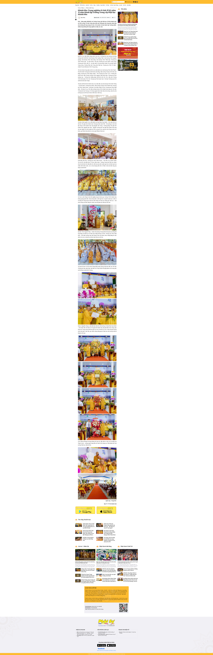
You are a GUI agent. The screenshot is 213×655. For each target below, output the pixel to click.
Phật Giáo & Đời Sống (105, 546)
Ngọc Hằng (83, 17)
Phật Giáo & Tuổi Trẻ (127, 546)
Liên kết (87, 5)
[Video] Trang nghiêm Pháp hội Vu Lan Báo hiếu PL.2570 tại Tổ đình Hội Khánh (130, 38)
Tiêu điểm (124, 9)
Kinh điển (129, 5)
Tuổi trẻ (124, 5)
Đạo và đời (103, 5)
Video (94, 5)
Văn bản (98, 5)
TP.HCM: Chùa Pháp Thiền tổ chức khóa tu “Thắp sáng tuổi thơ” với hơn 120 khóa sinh (130, 574)
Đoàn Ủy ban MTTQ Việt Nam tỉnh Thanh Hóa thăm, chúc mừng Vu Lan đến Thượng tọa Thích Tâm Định (88, 533)
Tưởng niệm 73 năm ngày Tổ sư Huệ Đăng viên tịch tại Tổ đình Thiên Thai (88, 570)
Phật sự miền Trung (90, 7)
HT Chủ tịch (82, 5)
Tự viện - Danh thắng (114, 5)
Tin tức (91, 5)
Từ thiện (107, 5)
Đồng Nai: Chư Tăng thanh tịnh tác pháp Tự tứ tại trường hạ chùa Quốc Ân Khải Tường (131, 33)
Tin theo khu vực (129, 1)
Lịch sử (120, 5)
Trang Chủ (77, 5)
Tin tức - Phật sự (81, 7)
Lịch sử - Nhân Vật (83, 546)
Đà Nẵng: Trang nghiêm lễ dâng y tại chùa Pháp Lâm (88, 539)
